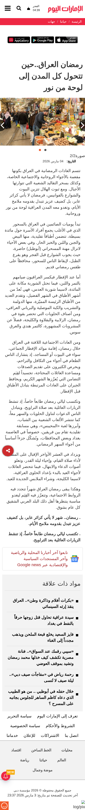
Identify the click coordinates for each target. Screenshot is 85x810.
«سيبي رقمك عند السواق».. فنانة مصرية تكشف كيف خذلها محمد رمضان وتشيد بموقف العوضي (41, 657)
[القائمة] (18, 8)
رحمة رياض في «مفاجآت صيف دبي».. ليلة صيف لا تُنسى (41, 677)
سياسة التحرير (19, 716)
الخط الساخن (41, 750)
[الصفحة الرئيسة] (65, 7)
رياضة (24, 760)
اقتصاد (16, 750)
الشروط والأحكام (60, 726)
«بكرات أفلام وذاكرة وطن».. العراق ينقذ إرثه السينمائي (43, 603)
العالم (61, 760)
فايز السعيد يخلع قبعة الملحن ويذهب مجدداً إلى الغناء (43, 637)
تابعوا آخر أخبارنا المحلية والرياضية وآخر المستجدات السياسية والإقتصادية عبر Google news (39, 558)
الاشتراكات (50, 735)
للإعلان (29, 735)
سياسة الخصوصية (25, 726)
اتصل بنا (71, 735)
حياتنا (43, 760)
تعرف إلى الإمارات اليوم (57, 716)
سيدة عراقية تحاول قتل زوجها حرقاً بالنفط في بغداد (44, 620)
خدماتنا (12, 735)
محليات (67, 750)
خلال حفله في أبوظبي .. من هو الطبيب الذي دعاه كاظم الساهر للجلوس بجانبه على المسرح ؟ (41, 697)
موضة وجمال (43, 770)
